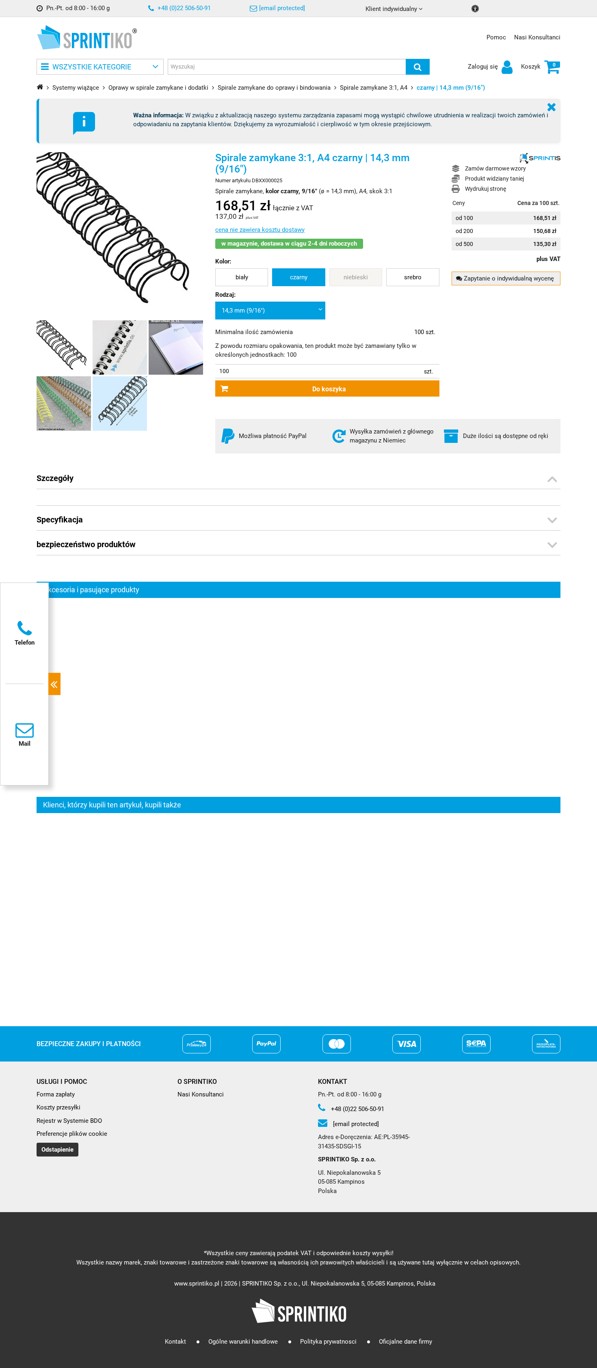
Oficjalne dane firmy (405, 1341)
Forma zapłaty (56, 1094)
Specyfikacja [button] (60, 519)
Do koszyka (329, 389)
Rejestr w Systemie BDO (69, 1120)
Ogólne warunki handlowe (243, 1341)
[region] (298, 697)
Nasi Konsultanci (537, 37)
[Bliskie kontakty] (54, 684)
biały (242, 277)
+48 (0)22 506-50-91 (183, 8)
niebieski (356, 277)
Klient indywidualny (392, 9)
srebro (413, 277)
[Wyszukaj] (418, 67)
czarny (298, 277)
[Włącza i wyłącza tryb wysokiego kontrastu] (476, 8)
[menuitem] (241, 277)
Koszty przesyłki (58, 1107)
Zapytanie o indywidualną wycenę (508, 278)
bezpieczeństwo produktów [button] (86, 544)
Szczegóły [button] (55, 478)
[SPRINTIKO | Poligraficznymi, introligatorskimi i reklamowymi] (84, 37)
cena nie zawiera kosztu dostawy (260, 229)
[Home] (40, 86)
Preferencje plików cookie (72, 1133)
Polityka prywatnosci (328, 1341)
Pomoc (496, 37)
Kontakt (175, 1341)
